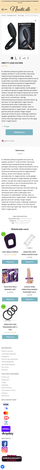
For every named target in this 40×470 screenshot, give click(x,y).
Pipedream (5, 380)
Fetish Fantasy (6, 388)
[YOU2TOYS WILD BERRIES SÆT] (10, 276)
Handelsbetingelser (8, 364)
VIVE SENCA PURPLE (10, 252)
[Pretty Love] (8, 140)
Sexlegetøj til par (11, 15)
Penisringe (21, 15)
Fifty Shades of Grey (8, 390)
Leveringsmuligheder (9, 354)
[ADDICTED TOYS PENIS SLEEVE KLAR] (29, 241)
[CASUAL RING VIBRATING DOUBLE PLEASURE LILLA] (29, 276)
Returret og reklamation (10, 359)
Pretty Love (5, 377)
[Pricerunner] (20, 458)
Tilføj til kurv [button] (10, 262)
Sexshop (4, 370)
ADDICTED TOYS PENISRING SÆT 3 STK (10, 327)
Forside (4, 15)
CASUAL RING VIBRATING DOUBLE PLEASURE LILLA (29, 289)
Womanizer (5, 396)
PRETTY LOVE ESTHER (21, 223)
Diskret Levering (7, 351)
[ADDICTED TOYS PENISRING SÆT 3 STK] (10, 313)
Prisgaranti (5, 356)
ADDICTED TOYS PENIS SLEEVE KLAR (30, 253)
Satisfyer (5, 393)
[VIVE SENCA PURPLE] (10, 241)
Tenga (4, 382)
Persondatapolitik (8, 362)
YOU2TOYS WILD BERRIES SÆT (10, 288)
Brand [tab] (20, 154)
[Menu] (3, 9)
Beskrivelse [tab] (20, 150)
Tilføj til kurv (19, 132)
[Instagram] (20, 450)
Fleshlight (5, 385)
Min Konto (5, 367)
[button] (35, 20)
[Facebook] (20, 444)
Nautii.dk (20, 10)
